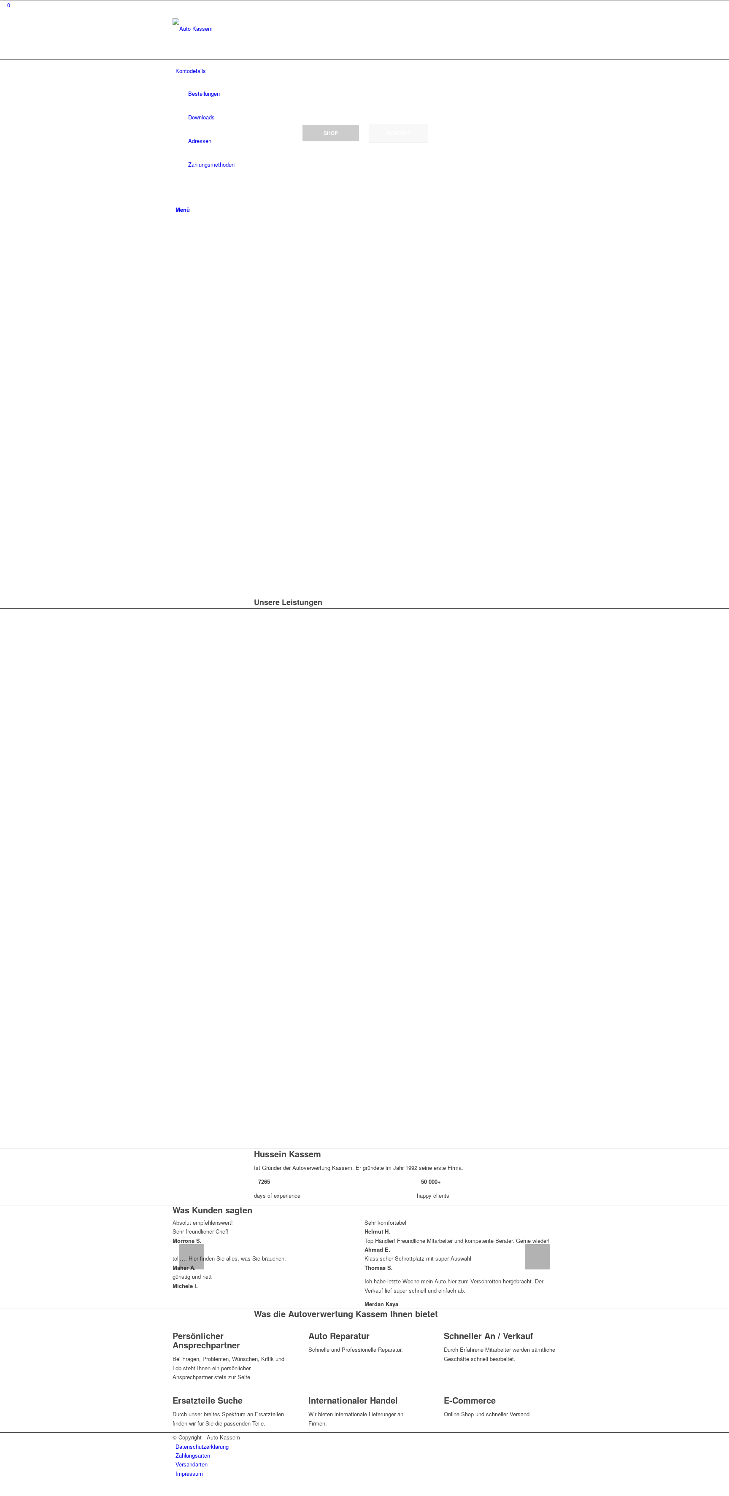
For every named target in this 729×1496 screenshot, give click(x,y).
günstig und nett (192, 1276)
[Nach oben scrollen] (2, 1491)
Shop (331, 133)
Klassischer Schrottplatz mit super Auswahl (417, 1258)
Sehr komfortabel (385, 1222)
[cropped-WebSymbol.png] (236, 28)
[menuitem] (366, 1446)
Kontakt (398, 133)
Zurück (191, 1256)
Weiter (537, 1256)
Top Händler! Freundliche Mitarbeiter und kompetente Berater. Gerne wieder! (457, 1241)
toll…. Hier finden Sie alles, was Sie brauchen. (229, 1258)
